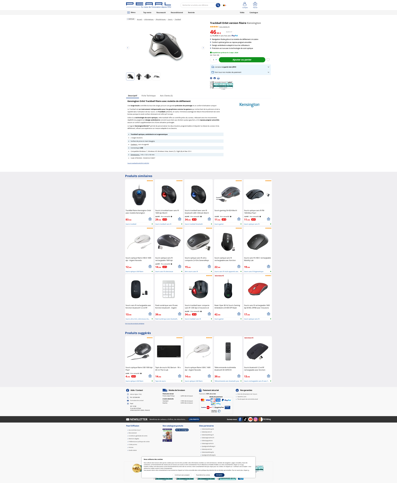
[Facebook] (211, 78)
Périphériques (160, 19)
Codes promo (133, 444)
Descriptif (132, 95)
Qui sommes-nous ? (135, 430)
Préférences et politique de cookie (139, 441)
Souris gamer (219, 224)
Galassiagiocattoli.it (208, 443)
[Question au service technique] (219, 78)
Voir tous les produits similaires (134, 323)
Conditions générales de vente (138, 436)
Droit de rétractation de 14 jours (247, 394)
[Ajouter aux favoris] (268, 60)
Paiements (207, 394)
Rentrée (191, 12)
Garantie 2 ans (241, 397)
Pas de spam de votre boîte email (247, 399)
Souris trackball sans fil (163, 224)
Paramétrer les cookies (203, 475)
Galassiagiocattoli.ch (208, 438)
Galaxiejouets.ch (207, 432)
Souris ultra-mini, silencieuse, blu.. (138, 319)
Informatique (149, 19)
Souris (170, 19)
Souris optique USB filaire (134, 271)
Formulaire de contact (137, 400)
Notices (131, 447)
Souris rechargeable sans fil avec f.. (256, 381)
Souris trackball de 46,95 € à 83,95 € (138, 163)
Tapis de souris (160, 381)
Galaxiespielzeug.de (208, 429)
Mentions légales (134, 439)
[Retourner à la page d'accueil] (148, 6)
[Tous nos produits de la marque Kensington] (249, 104)
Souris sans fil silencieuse (164, 271)
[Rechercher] (218, 5)
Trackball (177, 19)
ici (248, 470)
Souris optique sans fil (251, 224)
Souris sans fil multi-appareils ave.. (227, 271)
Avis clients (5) (166, 95)
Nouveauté (161, 12)
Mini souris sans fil (191, 271)
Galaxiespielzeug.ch (208, 435)
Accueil (139, 19)
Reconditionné (177, 12)
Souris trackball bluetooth (194, 224)
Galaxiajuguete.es (207, 440)
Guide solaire (133, 450)
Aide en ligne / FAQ (136, 394)
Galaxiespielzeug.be (208, 452)
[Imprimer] (215, 78)
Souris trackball (131, 224)
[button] (240, 67)
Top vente (147, 12)
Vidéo (242, 12)
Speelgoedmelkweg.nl (208, 446)
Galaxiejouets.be (207, 449)
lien (243, 464)
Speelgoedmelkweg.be (209, 455)
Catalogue (254, 12)
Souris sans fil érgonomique (253, 271)
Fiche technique (149, 95)
